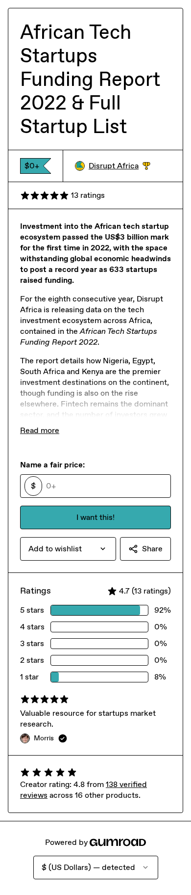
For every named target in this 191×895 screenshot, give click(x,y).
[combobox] (68, 549)
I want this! (95, 517)
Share (152, 548)
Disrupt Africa (119, 166)
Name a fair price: (52, 464)
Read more (39, 430)
